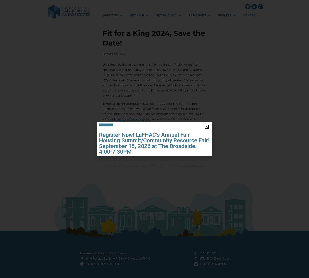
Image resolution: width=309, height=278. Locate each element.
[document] (154, 139)
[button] (206, 126)
